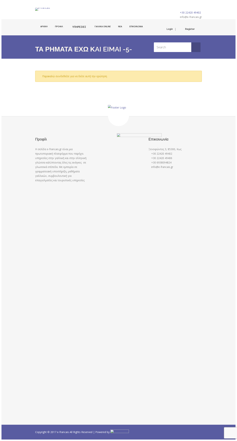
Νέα (120, 26)
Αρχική (44, 26)
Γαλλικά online (103, 26)
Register (190, 29)
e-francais (63, 432)
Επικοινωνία (136, 26)
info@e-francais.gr (191, 17)
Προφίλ (59, 26)
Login (170, 29)
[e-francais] (42, 9)
